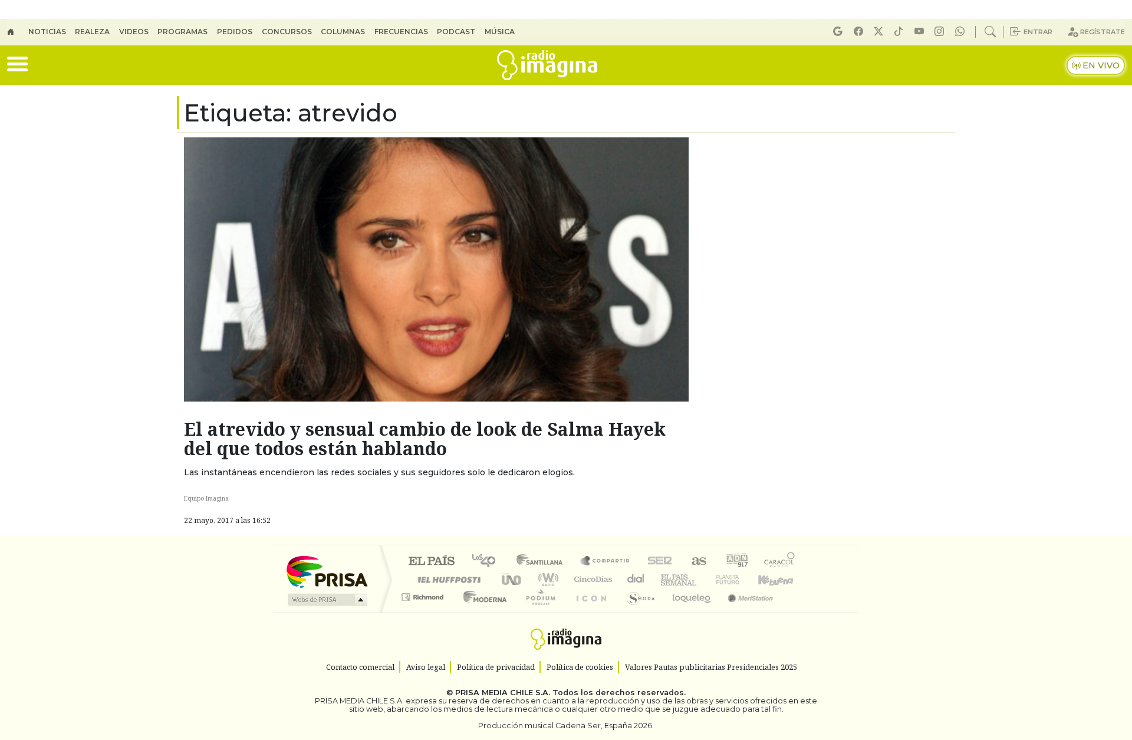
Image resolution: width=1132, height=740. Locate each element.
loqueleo (687, 611)
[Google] (839, 31)
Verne (702, 579)
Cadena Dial (738, 579)
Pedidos (234, 31)
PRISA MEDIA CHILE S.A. (502, 692)
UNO (512, 579)
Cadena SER (659, 561)
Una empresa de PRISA (326, 571)
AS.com (697, 561)
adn (736, 561)
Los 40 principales (488, 561)
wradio (546, 579)
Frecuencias (401, 31)
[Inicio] (17, 32)
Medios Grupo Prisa (326, 600)
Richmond (423, 611)
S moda (636, 611)
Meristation (744, 611)
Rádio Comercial (797, 611)
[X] (880, 31)
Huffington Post (446, 579)
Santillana (543, 561)
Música (500, 31)
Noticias (47, 31)
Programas (182, 31)
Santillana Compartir (605, 561)
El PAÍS (431, 561)
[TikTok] (900, 31)
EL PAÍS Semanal (668, 579)
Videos (134, 31)
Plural (537, 611)
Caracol (779, 561)
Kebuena (781, 579)
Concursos (287, 31)
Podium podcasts (423, 594)
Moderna (482, 611)
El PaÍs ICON (589, 611)
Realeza (92, 31)
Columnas (343, 31)
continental (636, 579)
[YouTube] (920, 31)
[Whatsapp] (961, 31)
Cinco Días (591, 579)
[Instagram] (940, 31)
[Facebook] (860, 31)
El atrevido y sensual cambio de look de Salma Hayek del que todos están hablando (425, 439)
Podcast (456, 31)
